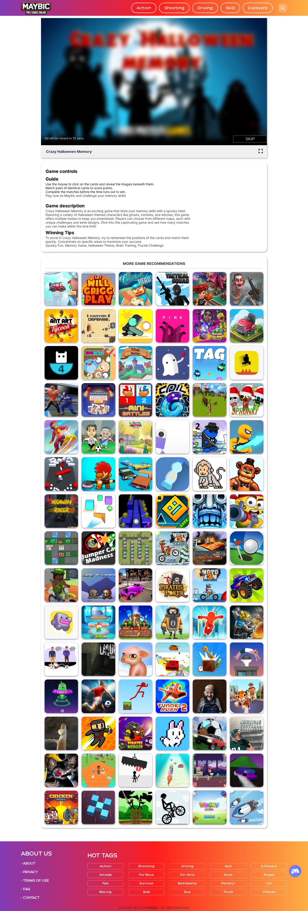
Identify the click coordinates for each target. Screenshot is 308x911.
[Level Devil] (246, 362)
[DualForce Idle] (61, 548)
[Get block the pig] (135, 659)
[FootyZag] (98, 437)
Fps (105, 883)
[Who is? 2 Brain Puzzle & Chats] (61, 659)
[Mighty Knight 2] (98, 474)
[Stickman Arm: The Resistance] (135, 807)
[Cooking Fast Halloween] (209, 288)
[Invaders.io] (61, 696)
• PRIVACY (29, 872)
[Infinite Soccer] (98, 696)
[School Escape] (98, 770)
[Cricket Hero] (135, 288)
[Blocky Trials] (61, 585)
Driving (205, 8)
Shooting (174, 8)
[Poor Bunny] (172, 733)
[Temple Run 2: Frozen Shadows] (209, 511)
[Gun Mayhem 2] (209, 437)
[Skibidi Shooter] (246, 288)
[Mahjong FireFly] (98, 400)
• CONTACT (30, 897)
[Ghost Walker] (246, 437)
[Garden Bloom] (135, 437)
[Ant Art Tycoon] (61, 325)
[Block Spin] (98, 807)
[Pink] (172, 325)
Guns (228, 874)
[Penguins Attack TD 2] (135, 548)
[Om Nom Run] (98, 622)
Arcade (105, 874)
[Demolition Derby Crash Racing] (209, 548)
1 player (269, 891)
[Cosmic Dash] (135, 511)
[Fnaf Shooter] (246, 474)
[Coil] (172, 400)
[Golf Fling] (246, 548)
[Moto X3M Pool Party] (209, 585)
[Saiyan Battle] (246, 622)
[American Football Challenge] (246, 733)
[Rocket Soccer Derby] (209, 733)
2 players (257, 8)
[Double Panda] (209, 770)
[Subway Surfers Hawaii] (209, 325)
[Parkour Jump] (246, 659)
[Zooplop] (98, 362)
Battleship (187, 883)
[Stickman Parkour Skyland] (135, 696)
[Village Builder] (135, 362)
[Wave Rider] (246, 807)
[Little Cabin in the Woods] (209, 696)
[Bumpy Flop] (61, 474)
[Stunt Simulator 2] (246, 770)
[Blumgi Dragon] (135, 325)
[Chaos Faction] (98, 585)
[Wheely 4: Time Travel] (61, 288)
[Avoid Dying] (135, 770)
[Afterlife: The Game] (172, 362)
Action (144, 8)
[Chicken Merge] (61, 807)
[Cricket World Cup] (61, 770)
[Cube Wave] (98, 511)
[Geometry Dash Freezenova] (172, 511)
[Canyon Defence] (98, 325)
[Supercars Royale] (172, 659)
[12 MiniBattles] (135, 400)
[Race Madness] (135, 474)
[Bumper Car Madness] (98, 548)
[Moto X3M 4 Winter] (172, 548)
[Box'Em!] (209, 659)
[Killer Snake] (61, 733)
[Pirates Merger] (135, 733)
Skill (230, 8)
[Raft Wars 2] (246, 511)
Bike (146, 891)
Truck (228, 891)
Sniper (269, 874)
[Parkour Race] (209, 622)
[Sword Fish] (172, 770)
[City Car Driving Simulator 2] (135, 585)
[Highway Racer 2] (61, 511)
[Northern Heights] (61, 437)
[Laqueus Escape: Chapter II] (98, 659)
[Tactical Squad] (172, 288)
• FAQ (25, 889)
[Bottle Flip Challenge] (172, 474)
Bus (187, 891)
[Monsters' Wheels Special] (246, 585)
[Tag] (209, 362)
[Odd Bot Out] (172, 437)
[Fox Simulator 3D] (209, 400)
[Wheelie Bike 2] (172, 807)
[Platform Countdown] (61, 362)
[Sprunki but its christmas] (246, 400)
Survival (146, 883)
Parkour (228, 883)
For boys (146, 874)
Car (269, 883)
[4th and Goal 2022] (61, 400)
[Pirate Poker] (172, 585)
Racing (105, 891)
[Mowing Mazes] (246, 325)
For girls (187, 874)
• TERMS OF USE (35, 880)
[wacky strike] (209, 807)
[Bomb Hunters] (172, 622)
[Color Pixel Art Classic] (209, 474)
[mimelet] (61, 622)
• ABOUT (28, 863)
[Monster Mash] (135, 622)
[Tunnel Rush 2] (172, 696)
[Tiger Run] (246, 696)
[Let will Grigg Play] (98, 288)
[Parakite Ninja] (98, 733)
